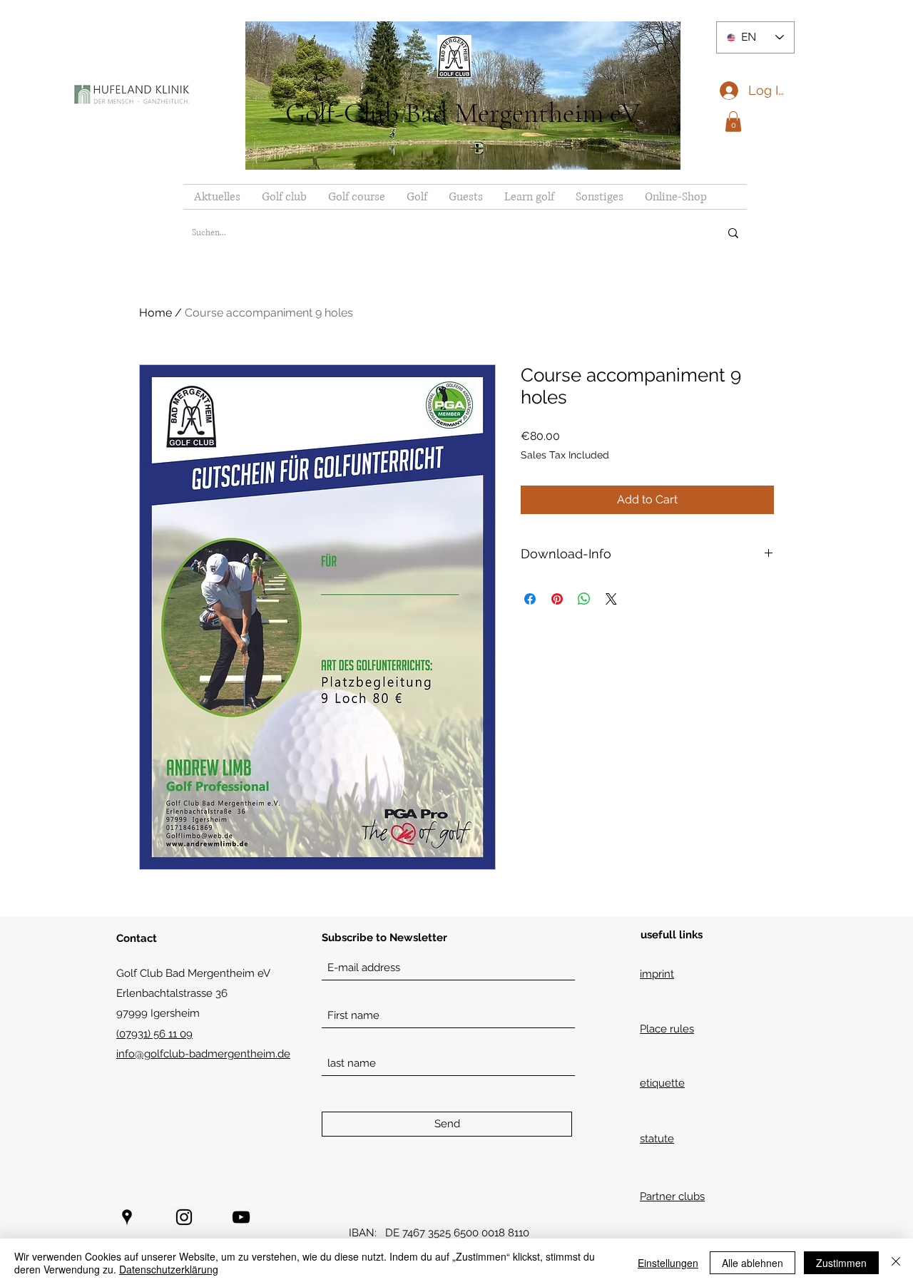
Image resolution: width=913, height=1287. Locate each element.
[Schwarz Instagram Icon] (184, 1217)
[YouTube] (241, 1217)
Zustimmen (841, 1263)
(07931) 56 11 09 (154, 1033)
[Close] (895, 1263)
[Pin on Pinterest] (557, 598)
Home (155, 312)
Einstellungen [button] (668, 1263)
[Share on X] (611, 598)
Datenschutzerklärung (168, 1269)
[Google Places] (127, 1217)
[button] (733, 121)
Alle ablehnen (752, 1263)
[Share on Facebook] (530, 598)
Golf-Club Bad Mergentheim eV (463, 113)
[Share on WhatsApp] (584, 598)
